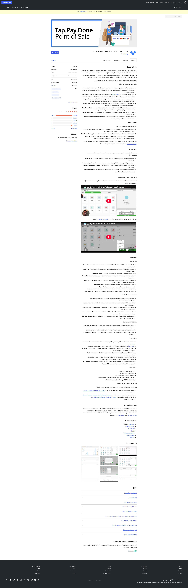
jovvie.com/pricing (132, 144)
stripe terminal (55, 91)
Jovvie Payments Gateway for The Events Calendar (97, 395)
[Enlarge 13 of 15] (97, 447)
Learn (109, 566)
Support (53, 60)
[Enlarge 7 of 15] (115, 447)
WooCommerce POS (56, 97)
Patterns (144, 573)
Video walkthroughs (129, 433)
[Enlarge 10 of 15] (115, 478)
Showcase (144, 566)
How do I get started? (130, 493)
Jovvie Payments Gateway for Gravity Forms (103, 397)
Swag (73, 573)
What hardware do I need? (129, 511)
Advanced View (72, 102)
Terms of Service (132, 415)
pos (53, 88)
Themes (145, 568)
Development (107, 60)
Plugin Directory (178, 7)
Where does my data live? (129, 507)
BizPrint (132, 344)
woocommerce (55, 94)
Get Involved (72, 566)
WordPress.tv (107, 573)
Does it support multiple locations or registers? (124, 525)
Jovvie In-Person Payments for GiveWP (94, 390)
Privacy (180, 573)
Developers (108, 571)
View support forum (71, 141)
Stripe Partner (115, 94)
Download (55, 52)
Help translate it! (82, 11)
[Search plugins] (166, 16)
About (180, 566)
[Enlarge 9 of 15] (115, 468)
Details (133, 60)
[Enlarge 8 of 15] (115, 458)
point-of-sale (58, 88)
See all (53, 128)
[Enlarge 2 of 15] (134, 459)
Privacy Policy (121, 415)
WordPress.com (35, 566)
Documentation (130, 435)
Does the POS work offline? (129, 520)
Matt (38, 568)
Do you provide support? (130, 530)
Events (73, 568)
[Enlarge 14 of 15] (97, 459)
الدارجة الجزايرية (164, 580)
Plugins (145, 571)
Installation (117, 60)
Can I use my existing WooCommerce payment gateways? (121, 516)
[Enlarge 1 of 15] (134, 447)
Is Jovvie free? (133, 497)
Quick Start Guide (103, 219)
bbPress (37, 571)
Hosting (180, 571)
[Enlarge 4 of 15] (134, 479)
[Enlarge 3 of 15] (134, 469)
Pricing (132, 431)
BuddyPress (36, 573)
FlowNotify (131, 346)
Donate (73, 571)
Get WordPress (7, 2)
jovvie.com (131, 424)
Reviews (125, 60)
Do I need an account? (130, 502)
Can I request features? (130, 534)
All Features (131, 428)
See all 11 (53, 85)
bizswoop (125, 54)
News (180, 568)
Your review (74, 128)
